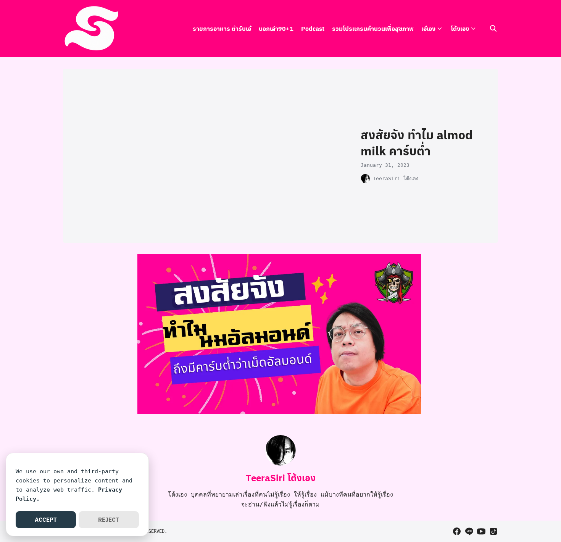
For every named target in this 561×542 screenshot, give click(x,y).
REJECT (108, 519)
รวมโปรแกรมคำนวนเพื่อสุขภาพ (373, 28)
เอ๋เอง (428, 28)
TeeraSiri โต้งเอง (395, 178)
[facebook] (456, 531)
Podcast (312, 28)
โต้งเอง (460, 28)
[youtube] (481, 531)
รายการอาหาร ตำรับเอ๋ (222, 28)
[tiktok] (493, 531)
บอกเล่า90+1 (276, 28)
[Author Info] (280, 463)
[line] (469, 531)
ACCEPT (46, 519)
